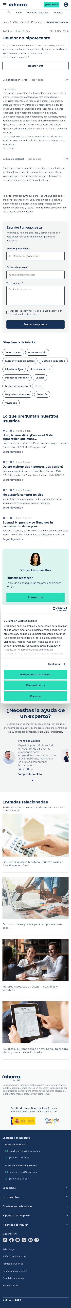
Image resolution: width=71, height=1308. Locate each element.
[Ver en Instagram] (30, 1240)
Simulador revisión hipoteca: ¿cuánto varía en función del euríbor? (33, 863)
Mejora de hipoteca (16, 386)
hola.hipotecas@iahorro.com (24, 1150)
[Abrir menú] (4, 4)
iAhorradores (20, 21)
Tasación (42, 394)
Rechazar (35, 696)
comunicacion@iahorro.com (24, 1172)
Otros (38, 386)
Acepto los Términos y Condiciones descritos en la (36, 312)
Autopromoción (37, 352)
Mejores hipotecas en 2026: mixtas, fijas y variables (30, 988)
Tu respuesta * (14, 283)
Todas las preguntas (38, 12)
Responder (35, 65)
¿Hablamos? (51, 4)
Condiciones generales (14, 1270)
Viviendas (11, 402)
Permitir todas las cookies (35, 674)
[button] (32, 780)
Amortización (13, 352)
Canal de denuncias (13, 1278)
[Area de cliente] (66, 4)
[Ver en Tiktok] (36, 1240)
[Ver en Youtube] (17, 1240)
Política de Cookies (12, 1263)
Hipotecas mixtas (40, 369)
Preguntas (36, 21)
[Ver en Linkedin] (5, 1240)
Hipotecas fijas (14, 369)
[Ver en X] (24, 1240)
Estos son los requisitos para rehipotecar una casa (32, 926)
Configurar (54, 664)
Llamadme (35, 597)
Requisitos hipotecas (17, 394)
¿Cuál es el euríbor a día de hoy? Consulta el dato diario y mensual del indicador (35, 1050)
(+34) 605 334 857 (19, 1178)
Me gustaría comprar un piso (22, 494)
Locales (40, 377)
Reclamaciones (10, 1285)
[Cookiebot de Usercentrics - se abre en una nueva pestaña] (52, 609)
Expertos (58, 12)
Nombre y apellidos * (18, 248)
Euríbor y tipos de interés (20, 360)
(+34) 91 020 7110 (19, 1157)
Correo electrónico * (17, 267)
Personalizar (33, 685)
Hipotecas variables (17, 377)
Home (5, 21)
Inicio (19, 12)
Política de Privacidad (14, 1256)
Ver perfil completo (30, 774)
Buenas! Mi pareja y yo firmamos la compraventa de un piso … (27, 524)
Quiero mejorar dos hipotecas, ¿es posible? (32, 466)
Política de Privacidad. (25, 314)
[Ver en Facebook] (11, 1240)
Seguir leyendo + (12, 451)
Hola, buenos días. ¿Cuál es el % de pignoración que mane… (27, 437)
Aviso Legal (8, 1249)
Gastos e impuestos (53, 360)
